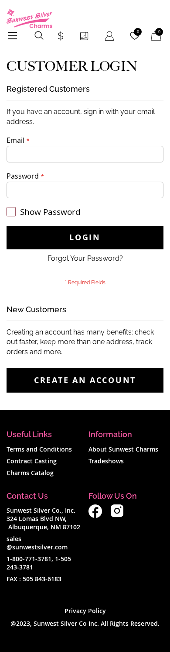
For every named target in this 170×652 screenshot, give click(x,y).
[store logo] (29, 18)
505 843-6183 (42, 579)
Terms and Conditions (39, 449)
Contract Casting (32, 461)
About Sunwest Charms (123, 449)
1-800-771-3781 (29, 559)
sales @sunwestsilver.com (37, 543)
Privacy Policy (85, 611)
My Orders (84, 35)
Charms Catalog (30, 473)
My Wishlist (138, 31)
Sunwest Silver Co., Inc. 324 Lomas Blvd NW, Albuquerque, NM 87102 (43, 518)
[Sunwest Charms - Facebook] (95, 515)
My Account (109, 35)
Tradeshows (106, 461)
